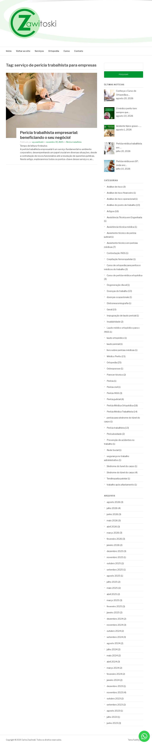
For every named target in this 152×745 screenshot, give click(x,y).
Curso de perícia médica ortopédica (124, 275)
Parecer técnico (115, 374)
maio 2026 (112, 520)
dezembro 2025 (115, 551)
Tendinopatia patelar (117, 478)
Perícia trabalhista (73, 142)
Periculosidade (114, 434)
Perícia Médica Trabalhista (120, 411)
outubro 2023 (114, 698)
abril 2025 (112, 594)
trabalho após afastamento (120, 484)
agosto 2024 (113, 643)
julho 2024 (112, 649)
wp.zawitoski (37, 142)
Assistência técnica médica (120, 227)
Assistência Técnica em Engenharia (124, 217)
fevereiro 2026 (114, 539)
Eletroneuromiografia (117, 303)
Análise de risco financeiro (120, 193)
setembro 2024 (115, 637)
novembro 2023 (115, 692)
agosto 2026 (113, 502)
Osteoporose (113, 368)
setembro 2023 (115, 704)
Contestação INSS (116, 253)
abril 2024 (112, 661)
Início (9, 51)
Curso (67, 51)
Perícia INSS (113, 393)
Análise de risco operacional (121, 199)
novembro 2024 (115, 625)
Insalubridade (113, 321)
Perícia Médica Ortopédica (120, 405)
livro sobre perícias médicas (121, 350)
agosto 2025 (113, 575)
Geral (109, 309)
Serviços (39, 51)
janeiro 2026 (113, 545)
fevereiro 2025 (114, 606)
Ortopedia (53, 51)
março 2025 (113, 600)
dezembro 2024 (115, 618)
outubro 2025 (114, 563)
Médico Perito (114, 356)
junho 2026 (112, 514)
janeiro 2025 (113, 612)
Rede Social (113, 450)
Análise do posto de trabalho (121, 205)
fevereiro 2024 (114, 674)
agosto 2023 (113, 710)
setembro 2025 (115, 569)
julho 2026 (112, 508)
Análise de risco (115, 186)
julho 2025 (112, 582)
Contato (78, 51)
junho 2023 (112, 723)
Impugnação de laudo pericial (121, 315)
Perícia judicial (114, 399)
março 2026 (113, 532)
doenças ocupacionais (118, 297)
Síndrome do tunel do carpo (120, 466)
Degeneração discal (117, 285)
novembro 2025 (115, 557)
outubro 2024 (114, 631)
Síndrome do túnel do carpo (120, 472)
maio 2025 (112, 588)
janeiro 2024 (113, 680)
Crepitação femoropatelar (120, 259)
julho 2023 (112, 717)
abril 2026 (112, 526)
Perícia (110, 381)
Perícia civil (112, 387)
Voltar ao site (23, 51)
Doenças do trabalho (117, 291)
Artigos (110, 211)
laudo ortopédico (115, 338)
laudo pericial (113, 344)
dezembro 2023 (115, 686)
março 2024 (113, 668)
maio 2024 (112, 655)
